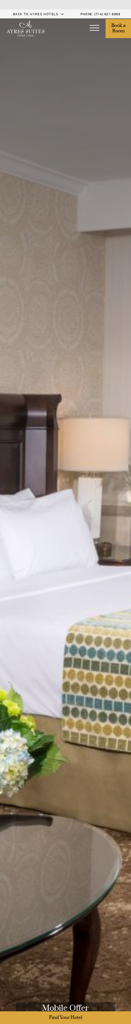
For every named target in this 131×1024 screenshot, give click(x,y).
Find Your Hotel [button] (65, 1017)
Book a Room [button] (119, 28)
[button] (94, 28)
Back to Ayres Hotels (36, 14)
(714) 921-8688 (107, 14)
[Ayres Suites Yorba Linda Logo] (25, 28)
